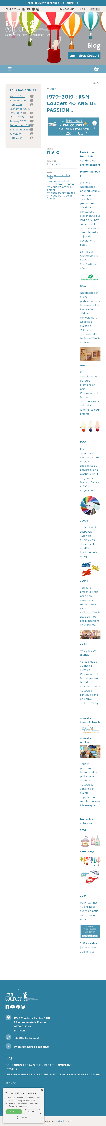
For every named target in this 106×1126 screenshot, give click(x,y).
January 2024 (18, 100)
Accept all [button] (13, 1112)
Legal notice (60, 1121)
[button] (10, 69)
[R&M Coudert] (28, 25)
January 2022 (18, 121)
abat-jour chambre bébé (58, 177)
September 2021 (20, 125)
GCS (70, 1121)
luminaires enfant (58, 181)
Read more (24, 1106)
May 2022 (16, 113)
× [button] (42, 1090)
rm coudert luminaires (61, 192)
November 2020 (20, 129)
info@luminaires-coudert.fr (31, 1046)
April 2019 (16, 137)
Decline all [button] (32, 1112)
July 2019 (15, 133)
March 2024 (17, 96)
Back (52, 88)
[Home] (94, 83)
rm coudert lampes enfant (59, 188)
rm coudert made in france (59, 197)
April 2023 (16, 104)
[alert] (23, 1105)
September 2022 (20, 108)
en (98, 9)
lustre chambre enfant (61, 184)
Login (84, 9)
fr (92, 9)
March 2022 (17, 117)
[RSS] (98, 83)
